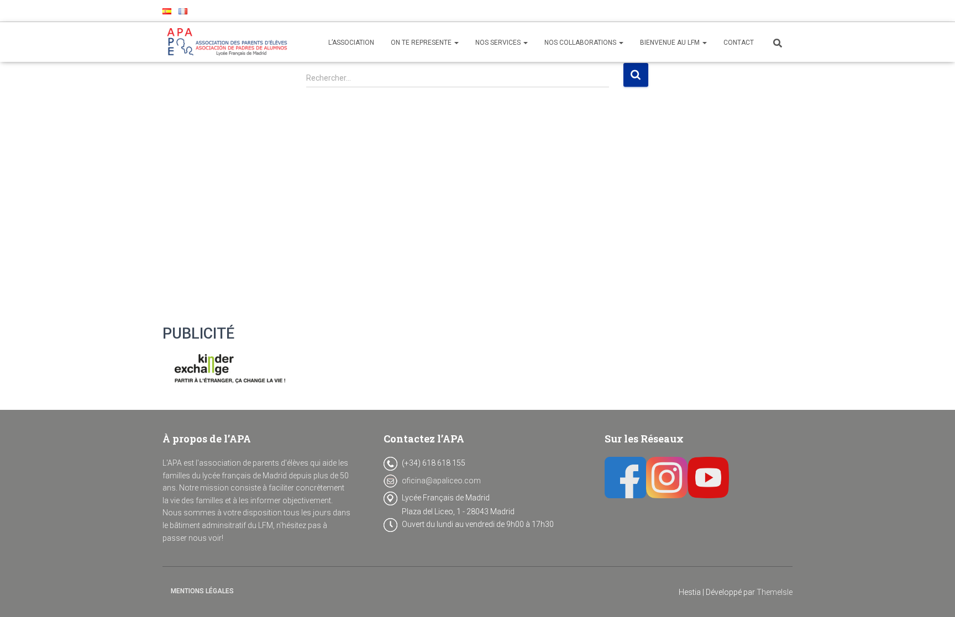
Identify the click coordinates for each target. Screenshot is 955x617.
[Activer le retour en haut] (933, 595)
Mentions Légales (202, 591)
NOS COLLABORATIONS (581, 42)
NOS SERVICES (498, 42)
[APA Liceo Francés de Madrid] (229, 42)
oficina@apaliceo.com (441, 480)
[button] (456, 42)
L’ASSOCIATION (351, 42)
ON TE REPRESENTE (422, 42)
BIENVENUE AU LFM (670, 42)
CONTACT (738, 42)
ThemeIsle (775, 592)
